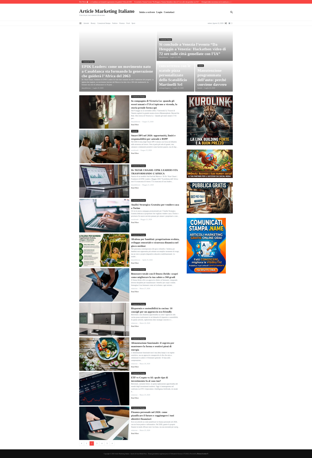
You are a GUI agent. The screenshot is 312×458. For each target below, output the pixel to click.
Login (159, 12)
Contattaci (169, 12)
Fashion (114, 23)
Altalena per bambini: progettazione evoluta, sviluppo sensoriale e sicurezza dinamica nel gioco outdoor (155, 242)
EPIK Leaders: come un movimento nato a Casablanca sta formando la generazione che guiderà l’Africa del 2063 (117, 71)
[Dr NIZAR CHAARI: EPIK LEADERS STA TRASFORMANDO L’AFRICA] (104, 181)
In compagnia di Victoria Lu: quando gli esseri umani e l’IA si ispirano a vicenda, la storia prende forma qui (154, 104)
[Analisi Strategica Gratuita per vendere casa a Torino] (104, 215)
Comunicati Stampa (103, 23)
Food (128, 23)
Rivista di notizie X (202, 454)
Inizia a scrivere (147, 12)
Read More (135, 125)
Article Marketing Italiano (106, 11)
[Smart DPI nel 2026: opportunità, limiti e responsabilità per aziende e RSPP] (104, 146)
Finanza (122, 23)
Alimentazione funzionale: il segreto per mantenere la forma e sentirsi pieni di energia (152, 346)
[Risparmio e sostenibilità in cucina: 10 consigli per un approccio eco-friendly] (104, 319)
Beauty (93, 23)
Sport (133, 23)
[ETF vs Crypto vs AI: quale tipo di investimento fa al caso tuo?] (104, 388)
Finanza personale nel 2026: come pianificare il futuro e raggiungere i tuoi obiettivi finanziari (152, 415)
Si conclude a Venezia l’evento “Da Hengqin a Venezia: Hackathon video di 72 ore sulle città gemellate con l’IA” (192, 49)
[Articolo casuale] (226, 23)
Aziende (86, 23)
